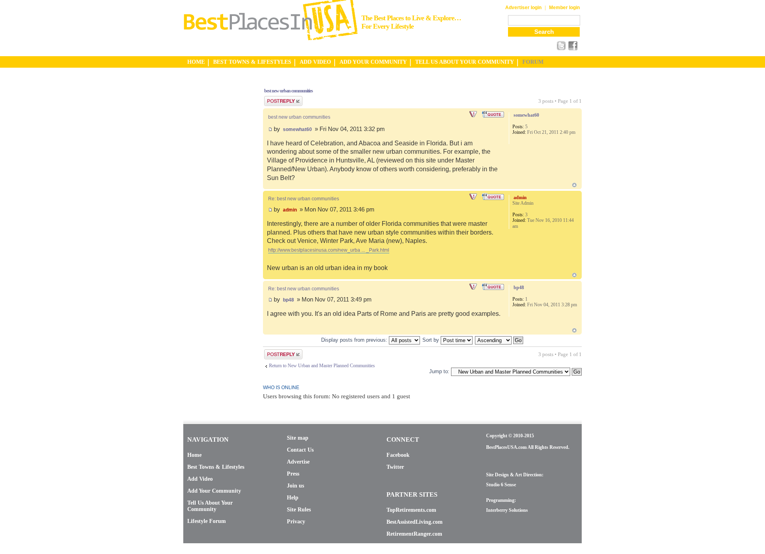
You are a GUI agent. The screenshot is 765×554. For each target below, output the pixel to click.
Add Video (200, 479)
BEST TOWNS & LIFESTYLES (252, 62)
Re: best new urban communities (303, 199)
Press (293, 474)
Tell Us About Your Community (210, 506)
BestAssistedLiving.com (414, 522)
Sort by (431, 340)
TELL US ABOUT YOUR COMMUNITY (464, 62)
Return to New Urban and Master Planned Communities (322, 365)
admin (290, 210)
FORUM (532, 62)
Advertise (298, 462)
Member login (564, 7)
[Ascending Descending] (499, 340)
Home (194, 455)
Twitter (395, 467)
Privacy (296, 522)
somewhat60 (297, 129)
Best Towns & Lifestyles (215, 467)
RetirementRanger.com (414, 534)
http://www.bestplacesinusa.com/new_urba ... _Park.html (328, 250)
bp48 (288, 300)
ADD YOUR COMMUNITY (373, 62)
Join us (295, 486)
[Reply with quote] (493, 114)
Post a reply (275, 99)
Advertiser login (523, 7)
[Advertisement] (215, 200)
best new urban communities (288, 91)
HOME (196, 62)
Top (574, 185)
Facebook (398, 455)
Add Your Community (214, 491)
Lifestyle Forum (206, 521)
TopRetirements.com (411, 510)
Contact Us (300, 450)
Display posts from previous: (355, 340)
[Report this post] (474, 114)
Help (292, 498)
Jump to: (439, 371)
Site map (297, 438)
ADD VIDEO (315, 62)
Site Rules (299, 510)
